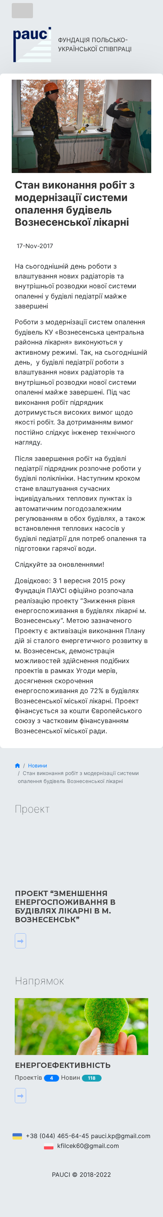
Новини (37, 766)
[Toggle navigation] (22, 10)
